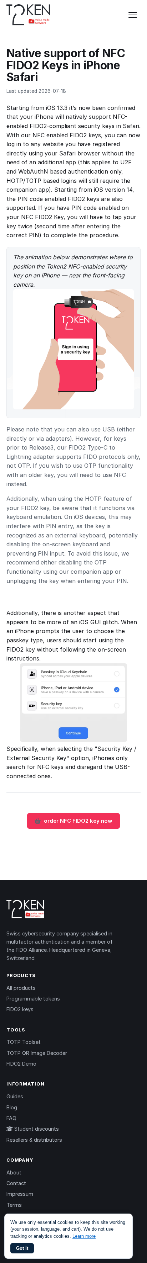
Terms (14, 1205)
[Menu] (133, 15)
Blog (11, 1107)
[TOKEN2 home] (28, 15)
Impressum (19, 1194)
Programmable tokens (33, 999)
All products (21, 988)
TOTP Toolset (23, 1042)
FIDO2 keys (20, 1009)
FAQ (11, 1118)
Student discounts (36, 1129)
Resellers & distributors (34, 1140)
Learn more (84, 1236)
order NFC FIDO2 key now (78, 820)
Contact (16, 1183)
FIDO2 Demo (21, 1064)
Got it (22, 1248)
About (13, 1172)
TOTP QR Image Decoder (36, 1053)
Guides (14, 1096)
